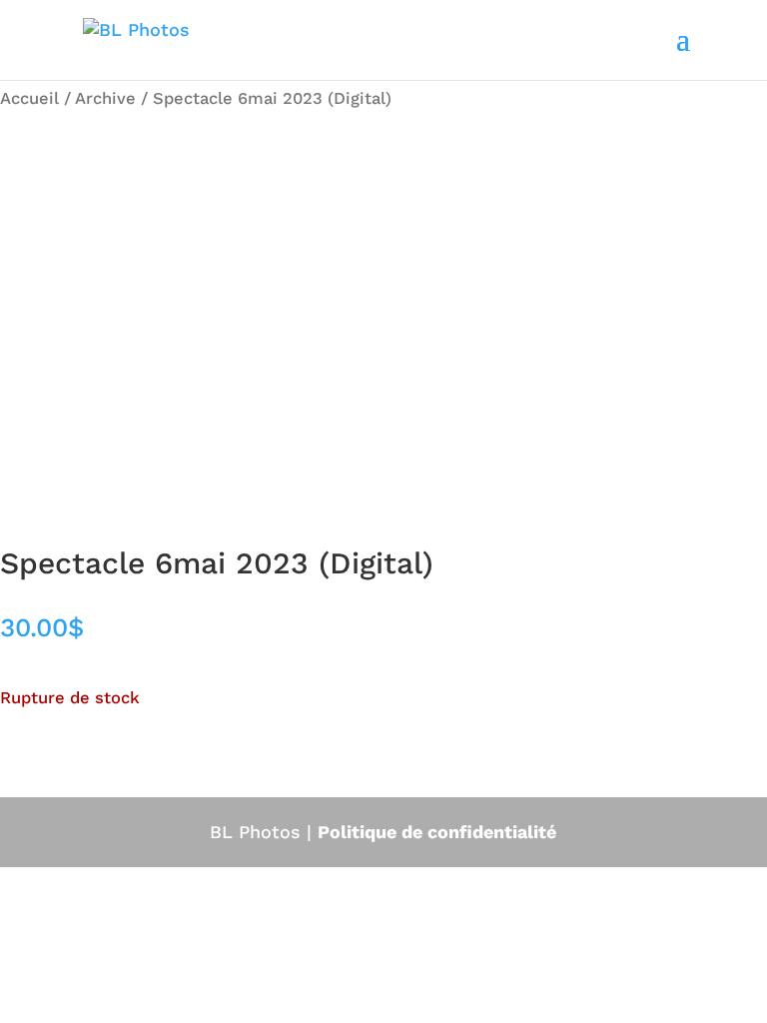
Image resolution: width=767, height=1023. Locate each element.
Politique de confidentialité (437, 831)
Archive (105, 98)
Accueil (29, 98)
